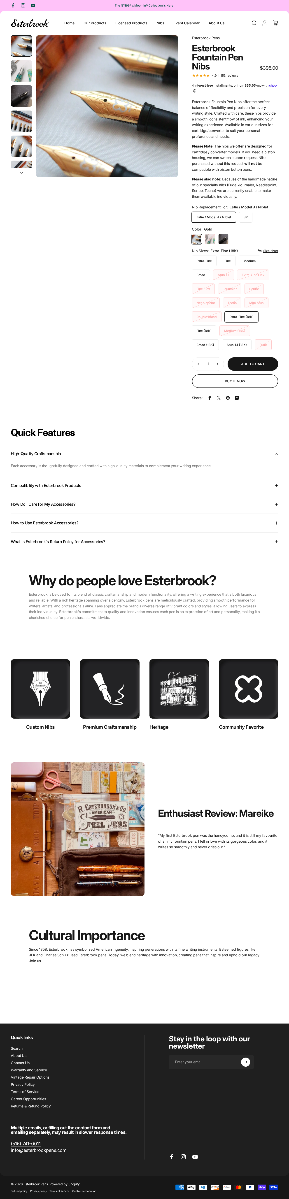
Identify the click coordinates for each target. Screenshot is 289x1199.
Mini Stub (256, 303)
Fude (263, 345)
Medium (249, 261)
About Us (18, 1055)
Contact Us (20, 1063)
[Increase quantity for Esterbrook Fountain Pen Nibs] (218, 364)
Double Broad (206, 317)
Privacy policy (38, 1191)
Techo (232, 303)
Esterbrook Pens (206, 38)
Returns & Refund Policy (31, 1106)
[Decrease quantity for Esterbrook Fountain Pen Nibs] (197, 364)
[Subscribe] (245, 1062)
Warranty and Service (29, 1070)
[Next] (166, 113)
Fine (227, 261)
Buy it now (235, 381)
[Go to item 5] (21, 146)
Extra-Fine (204, 261)
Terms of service (59, 1191)
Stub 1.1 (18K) (237, 345)
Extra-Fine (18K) (241, 317)
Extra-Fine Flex (253, 275)
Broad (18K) (205, 345)
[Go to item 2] (21, 71)
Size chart (270, 251)
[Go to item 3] (21, 96)
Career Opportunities (28, 1099)
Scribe (254, 289)
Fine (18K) (204, 331)
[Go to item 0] (21, 46)
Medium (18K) (234, 331)
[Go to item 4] (21, 121)
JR (246, 217)
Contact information (84, 1191)
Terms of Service (25, 1091)
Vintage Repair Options (30, 1077)
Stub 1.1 (223, 275)
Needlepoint (205, 303)
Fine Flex (203, 289)
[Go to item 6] (21, 171)
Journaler (230, 289)
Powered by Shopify (65, 1184)
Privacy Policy (23, 1084)
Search (17, 1048)
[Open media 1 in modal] (107, 106)
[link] (40, 688)
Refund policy (19, 1191)
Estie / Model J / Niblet (213, 217)
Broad (200, 275)
